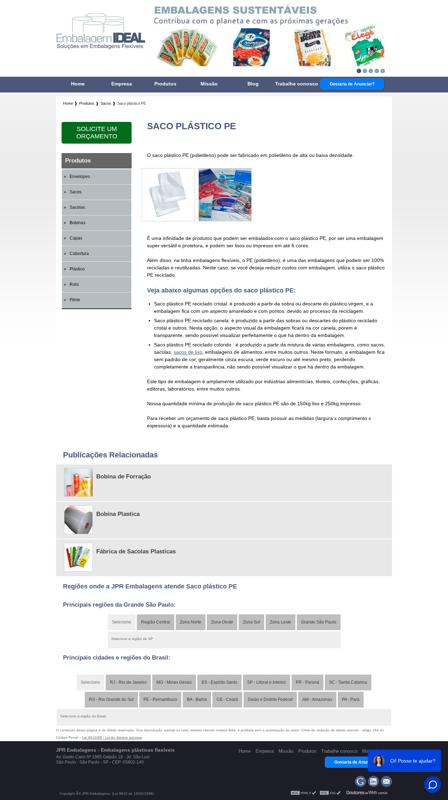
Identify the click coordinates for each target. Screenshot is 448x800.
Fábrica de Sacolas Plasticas (136, 551)
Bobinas (77, 222)
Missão (209, 84)
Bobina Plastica (118, 514)
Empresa (121, 84)
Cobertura (79, 253)
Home (78, 84)
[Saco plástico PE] (168, 219)
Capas (76, 238)
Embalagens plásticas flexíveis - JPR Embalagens (101, 33)
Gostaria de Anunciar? (352, 84)
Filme (75, 299)
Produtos (165, 84)
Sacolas (77, 207)
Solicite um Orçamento (96, 132)
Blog (253, 84)
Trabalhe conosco (296, 84)
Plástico (77, 269)
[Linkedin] (373, 781)
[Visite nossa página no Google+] (360, 781)
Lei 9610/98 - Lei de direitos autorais (112, 737)
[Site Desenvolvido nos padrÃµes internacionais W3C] (330, 794)
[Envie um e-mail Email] (386, 781)
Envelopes (80, 176)
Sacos (76, 191)
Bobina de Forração (123, 476)
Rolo (74, 284)
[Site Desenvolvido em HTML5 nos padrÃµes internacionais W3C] (303, 794)
